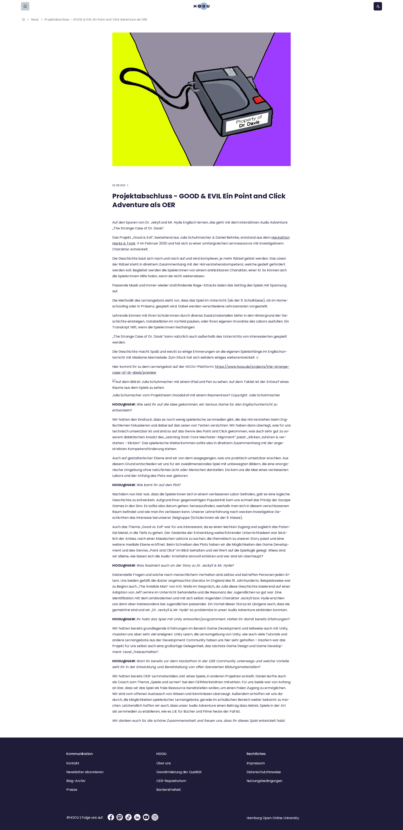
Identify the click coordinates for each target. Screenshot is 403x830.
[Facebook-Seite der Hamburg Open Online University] (110, 817)
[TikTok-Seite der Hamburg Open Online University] (128, 817)
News (35, 19)
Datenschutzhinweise (264, 772)
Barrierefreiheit (168, 789)
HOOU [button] (161, 753)
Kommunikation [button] (79, 753)
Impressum (256, 763)
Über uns (163, 763)
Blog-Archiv (75, 780)
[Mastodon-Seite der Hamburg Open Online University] (119, 817)
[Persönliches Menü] (378, 6)
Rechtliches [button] (256, 753)
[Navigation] (25, 6)
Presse (71, 789)
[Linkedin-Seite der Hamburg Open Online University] (137, 817)
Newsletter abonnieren (84, 772)
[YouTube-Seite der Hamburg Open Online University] (146, 817)
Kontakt (72, 763)
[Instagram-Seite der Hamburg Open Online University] (155, 817)
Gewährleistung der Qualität (179, 772)
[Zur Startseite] (201, 6)
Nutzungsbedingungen (264, 780)
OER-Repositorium (171, 780)
